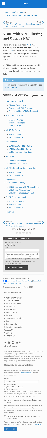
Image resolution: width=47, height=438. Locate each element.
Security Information (14, 327)
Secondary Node (16, 137)
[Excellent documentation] (30, 233)
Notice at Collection (10, 283)
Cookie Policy (37, 281)
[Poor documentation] (20, 233)
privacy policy (37, 424)
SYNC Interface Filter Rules (20, 152)
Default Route (15, 126)
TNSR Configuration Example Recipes (21, 15)
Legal (19, 283)
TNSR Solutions (12, 301)
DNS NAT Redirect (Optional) (21, 193)
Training (9, 315)
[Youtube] (9, 343)
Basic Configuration (14, 116)
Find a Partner (12, 310)
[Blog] (20, 343)
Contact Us (10, 336)
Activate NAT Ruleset (18, 164)
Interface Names (16, 120)
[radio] (8, 245)
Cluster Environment (17, 105)
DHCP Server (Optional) (16, 197)
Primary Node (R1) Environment (22, 108)
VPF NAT (10, 156)
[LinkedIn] (17, 343)
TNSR (25, 4)
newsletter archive (26, 372)
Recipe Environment (33, 24)
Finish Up (10, 212)
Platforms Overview (14, 298)
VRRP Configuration (14, 130)
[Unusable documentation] (16, 233)
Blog (7, 321)
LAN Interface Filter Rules (20, 149)
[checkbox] (23, 245)
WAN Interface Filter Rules (20, 146)
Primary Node (15, 134)
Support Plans (11, 312)
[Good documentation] (27, 233)
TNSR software (17, 13)
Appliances (10, 307)
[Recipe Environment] (43, 23)
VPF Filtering (11, 142)
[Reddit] (13, 343)
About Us (9, 330)
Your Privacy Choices (14, 281)
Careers (9, 333)
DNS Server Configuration (20, 190)
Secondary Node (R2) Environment (23, 111)
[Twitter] (5, 343)
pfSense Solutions (13, 304)
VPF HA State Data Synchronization (21, 168)
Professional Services (15, 318)
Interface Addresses (17, 123)
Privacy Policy (27, 281)
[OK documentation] (23, 233)
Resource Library (13, 324)
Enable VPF (11, 180)
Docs (6, 13)
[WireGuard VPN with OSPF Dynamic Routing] (4, 23)
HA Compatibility (16, 202)
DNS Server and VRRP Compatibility (24, 187)
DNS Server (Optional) (15, 183)
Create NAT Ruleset (17, 161)
